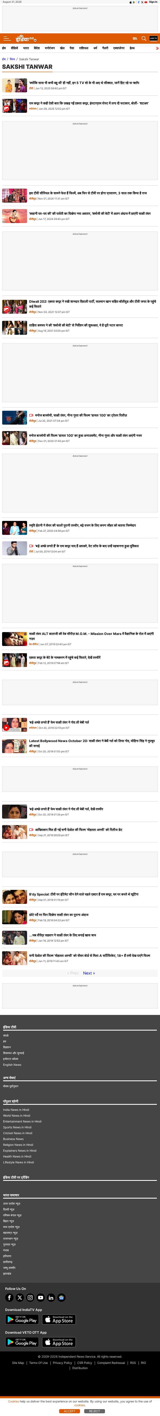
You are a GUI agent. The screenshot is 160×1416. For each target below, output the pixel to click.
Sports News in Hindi (17, 1127)
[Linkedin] (51, 1297)
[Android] (134, 2)
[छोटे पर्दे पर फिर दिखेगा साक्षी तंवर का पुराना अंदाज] (14, 917)
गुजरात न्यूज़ (9, 1244)
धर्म (95, 48)
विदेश (37, 48)
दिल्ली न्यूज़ (8, 1209)
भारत (26, 48)
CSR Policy (84, 1363)
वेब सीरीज (33, 644)
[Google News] (61, 1297)
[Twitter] (20, 1297)
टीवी (31, 88)
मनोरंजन (50, 48)
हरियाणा (7, 1256)
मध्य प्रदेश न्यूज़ (11, 1227)
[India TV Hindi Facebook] (139, 2)
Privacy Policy (62, 1363)
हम (4, 1041)
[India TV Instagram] (30, 1297)
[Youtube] (40, 1297)
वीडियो (14, 48)
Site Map (18, 1363)
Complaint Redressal (111, 1363)
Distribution (80, 1368)
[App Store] (59, 1319)
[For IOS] (59, 1342)
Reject (94, 1411)
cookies (79, 1405)
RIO (143, 1363)
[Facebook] (9, 1297)
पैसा (72, 48)
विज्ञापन (7, 1047)
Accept (69, 1411)
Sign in (153, 1)
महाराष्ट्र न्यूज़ (10, 1232)
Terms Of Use (38, 1363)
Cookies (13, 1401)
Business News (13, 1139)
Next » (89, 973)
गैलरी (105, 48)
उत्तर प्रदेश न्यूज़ (11, 1203)
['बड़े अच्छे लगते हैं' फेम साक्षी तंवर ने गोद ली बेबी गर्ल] (14, 725)
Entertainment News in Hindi (22, 1121)
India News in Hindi (16, 1109)
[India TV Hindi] (26, 38)
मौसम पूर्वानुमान (10, 1086)
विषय (12, 59)
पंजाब (6, 1250)
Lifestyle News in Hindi (18, 1162)
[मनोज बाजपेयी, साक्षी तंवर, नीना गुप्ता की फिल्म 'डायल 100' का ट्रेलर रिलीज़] (14, 418)
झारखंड (7, 1273)
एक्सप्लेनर (119, 48)
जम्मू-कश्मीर (9, 1267)
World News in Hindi (16, 1115)
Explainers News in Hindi (19, 1150)
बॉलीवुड (32, 198)
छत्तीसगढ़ (7, 1262)
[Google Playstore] (22, 1319)
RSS (133, 1363)
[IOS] (130, 2)
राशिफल (83, 48)
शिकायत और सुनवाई (13, 1053)
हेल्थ (132, 48)
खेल (62, 48)
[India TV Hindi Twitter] (142, 2)
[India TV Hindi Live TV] (153, 38)
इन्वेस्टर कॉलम (10, 1059)
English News (12, 1064)
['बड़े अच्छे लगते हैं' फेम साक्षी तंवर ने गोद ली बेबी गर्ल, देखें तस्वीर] (14, 812)
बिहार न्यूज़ (8, 1221)
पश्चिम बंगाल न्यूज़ (12, 1215)
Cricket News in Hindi (17, 1133)
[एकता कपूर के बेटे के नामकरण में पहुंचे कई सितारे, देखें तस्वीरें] (14, 660)
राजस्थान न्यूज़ (10, 1238)
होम (4, 48)
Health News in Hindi (17, 1156)
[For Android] (22, 1342)
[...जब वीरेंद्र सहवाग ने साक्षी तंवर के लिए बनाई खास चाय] (14, 938)
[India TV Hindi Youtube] (146, 2)
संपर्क (6, 1035)
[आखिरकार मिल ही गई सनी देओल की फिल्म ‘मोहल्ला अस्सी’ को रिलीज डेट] (14, 832)
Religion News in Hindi (18, 1144)
